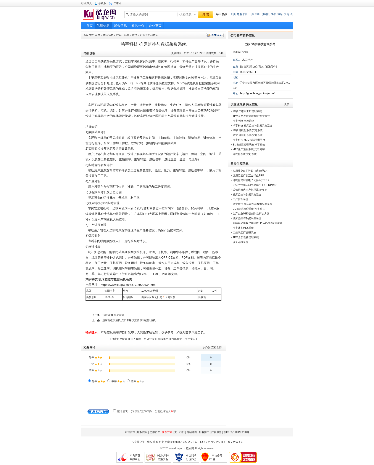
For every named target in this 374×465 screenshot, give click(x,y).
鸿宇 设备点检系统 (243, 120)
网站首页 (130, 432)
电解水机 (242, 14)
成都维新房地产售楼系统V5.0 (250, 189)
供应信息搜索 (119, 338)
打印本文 (163, 338)
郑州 (257, 14)
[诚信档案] (243, 51)
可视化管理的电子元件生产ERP (251, 180)
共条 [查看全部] (212, 347)
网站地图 (192, 432)
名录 (167, 441)
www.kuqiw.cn (177, 448)
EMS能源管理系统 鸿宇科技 (249, 144)
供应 (149, 441)
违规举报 (176, 338)
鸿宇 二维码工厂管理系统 (247, 111)
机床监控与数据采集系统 (247, 194)
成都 (273, 14)
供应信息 (108, 35)
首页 (97, 35)
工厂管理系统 (240, 199)
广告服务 (216, 432)
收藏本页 (86, 3)
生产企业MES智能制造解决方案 (251, 213)
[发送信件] (271, 66)
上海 (251, 14)
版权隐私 (142, 432)
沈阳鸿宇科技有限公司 (260, 44)
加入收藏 (136, 338)
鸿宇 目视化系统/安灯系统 (248, 130)
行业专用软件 (148, 35)
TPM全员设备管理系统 (246, 237)
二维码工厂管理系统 (244, 232)
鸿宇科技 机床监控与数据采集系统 (252, 125)
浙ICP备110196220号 (236, 432)
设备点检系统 (240, 242)
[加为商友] (258, 66)
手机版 (102, 3)
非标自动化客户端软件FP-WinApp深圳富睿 (257, 223)
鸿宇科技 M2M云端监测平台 (249, 139)
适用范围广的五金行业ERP (248, 175)
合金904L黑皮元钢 (113, 314)
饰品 (279, 14)
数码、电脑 (122, 35)
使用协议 (155, 432)
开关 (233, 14)
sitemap (175, 441)
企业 (161, 441)
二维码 (117, 3)
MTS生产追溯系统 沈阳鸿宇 (249, 149)
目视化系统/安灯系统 (245, 154)
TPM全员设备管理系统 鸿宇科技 (251, 116)
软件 (134, 35)
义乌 (286, 14)
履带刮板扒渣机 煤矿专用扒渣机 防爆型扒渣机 (129, 320)
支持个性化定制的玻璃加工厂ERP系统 (255, 185)
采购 (155, 441)
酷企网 (190, 448)
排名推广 (204, 432)
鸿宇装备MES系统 (243, 227)
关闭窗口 (190, 338)
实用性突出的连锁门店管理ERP (251, 170)
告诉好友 (149, 338)
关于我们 (179, 432)
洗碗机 (265, 14)
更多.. (287, 104)
